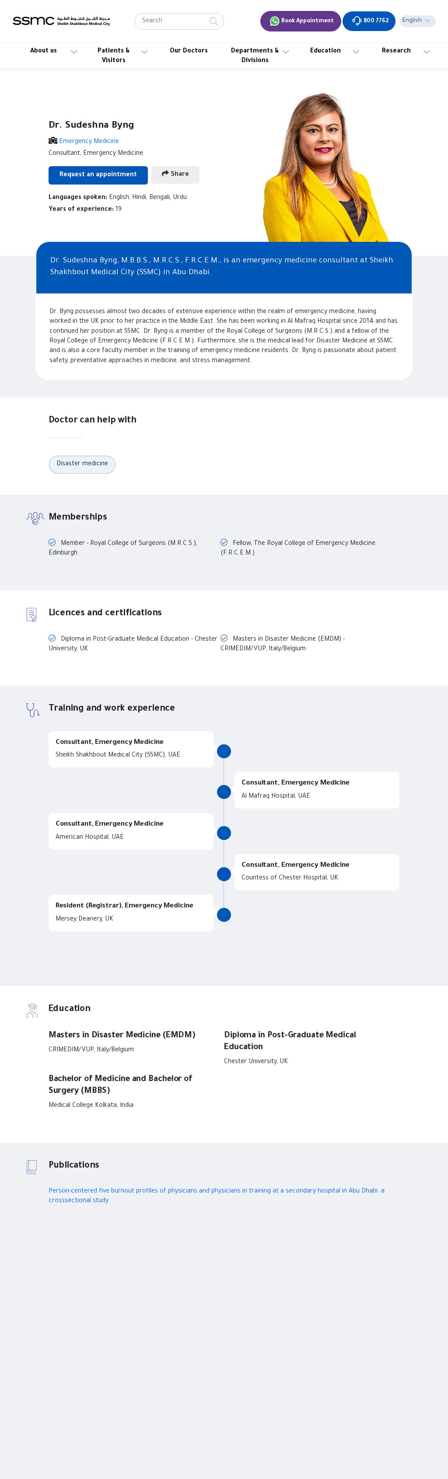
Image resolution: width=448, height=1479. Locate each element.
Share (179, 174)
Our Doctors (189, 51)
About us (43, 51)
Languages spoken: (78, 198)
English (412, 21)
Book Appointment (307, 21)
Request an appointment (98, 175)
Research (396, 51)
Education (325, 51)
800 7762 (375, 21)
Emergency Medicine (89, 142)
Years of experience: (81, 209)
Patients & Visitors (114, 56)
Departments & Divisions (255, 56)
